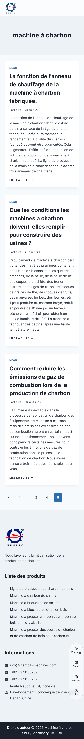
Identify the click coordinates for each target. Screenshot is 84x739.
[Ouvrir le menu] (42, 8)
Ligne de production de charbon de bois (41, 589)
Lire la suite (21, 180)
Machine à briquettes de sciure (34, 603)
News (13, 67)
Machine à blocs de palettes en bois (38, 610)
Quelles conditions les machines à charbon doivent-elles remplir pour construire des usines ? (39, 226)
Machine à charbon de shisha (33, 596)
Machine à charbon (60, 728)
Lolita (17, 109)
